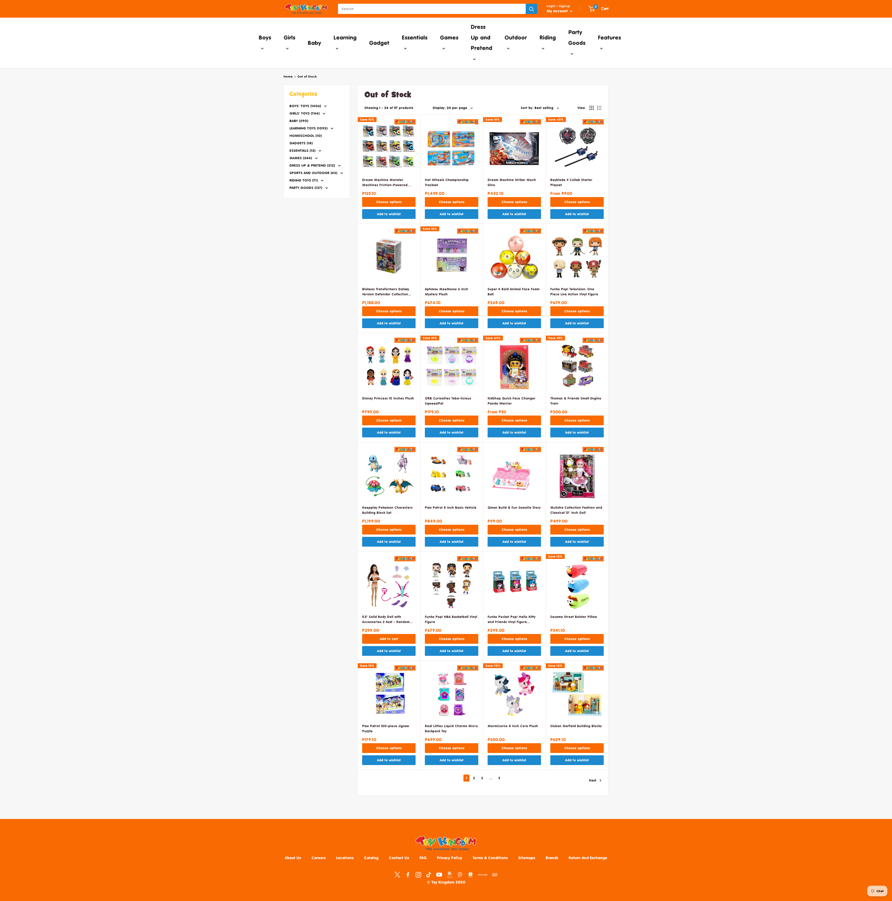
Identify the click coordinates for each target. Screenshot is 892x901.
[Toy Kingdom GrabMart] (495, 874)
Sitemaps (526, 857)
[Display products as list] (599, 108)
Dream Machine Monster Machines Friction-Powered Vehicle (384, 183)
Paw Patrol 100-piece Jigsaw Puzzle (385, 728)
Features (609, 37)
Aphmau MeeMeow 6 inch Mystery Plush (446, 291)
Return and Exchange (588, 857)
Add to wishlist (389, 214)
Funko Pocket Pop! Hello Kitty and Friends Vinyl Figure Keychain (511, 620)
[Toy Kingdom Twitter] (397, 874)
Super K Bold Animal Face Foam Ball (513, 291)
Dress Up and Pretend (481, 37)
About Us (293, 857)
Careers (319, 857)
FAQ (423, 857)
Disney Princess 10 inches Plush (388, 398)
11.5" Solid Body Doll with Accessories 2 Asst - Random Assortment (386, 620)
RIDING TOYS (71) (304, 180)
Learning (345, 37)
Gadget (379, 42)
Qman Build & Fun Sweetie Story (514, 507)
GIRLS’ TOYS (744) (305, 113)
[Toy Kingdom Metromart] (460, 874)
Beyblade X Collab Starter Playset (571, 182)
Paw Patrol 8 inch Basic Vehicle (450, 507)
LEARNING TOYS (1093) (309, 128)
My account (558, 11)
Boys (265, 37)
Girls (289, 37)
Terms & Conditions (490, 857)
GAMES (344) (301, 158)
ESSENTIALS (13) (303, 150)
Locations (345, 857)
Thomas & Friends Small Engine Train (575, 400)
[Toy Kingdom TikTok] (429, 874)
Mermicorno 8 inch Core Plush (513, 726)
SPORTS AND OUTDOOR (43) (313, 173)
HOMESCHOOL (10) (305, 135)
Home (288, 76)
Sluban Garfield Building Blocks (576, 726)
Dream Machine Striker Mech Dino (512, 182)
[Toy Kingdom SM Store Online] (450, 874)
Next (592, 780)
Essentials (414, 37)
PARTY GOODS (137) (306, 187)
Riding (547, 37)
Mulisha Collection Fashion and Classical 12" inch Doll (576, 510)
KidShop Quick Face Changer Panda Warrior (511, 400)
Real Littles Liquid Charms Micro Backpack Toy (451, 728)
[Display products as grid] (592, 108)
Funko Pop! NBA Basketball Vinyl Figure (451, 619)
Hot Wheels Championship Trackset (447, 182)
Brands (552, 857)
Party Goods (576, 37)
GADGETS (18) (301, 143)
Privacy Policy (449, 857)
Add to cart (389, 639)
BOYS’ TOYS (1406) (305, 106)
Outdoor (516, 37)
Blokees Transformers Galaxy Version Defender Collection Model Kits (385, 292)
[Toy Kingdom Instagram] (418, 874)
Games (449, 37)
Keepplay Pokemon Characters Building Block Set (387, 510)
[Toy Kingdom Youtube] (439, 874)
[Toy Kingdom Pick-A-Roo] (482, 875)
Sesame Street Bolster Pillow (573, 617)
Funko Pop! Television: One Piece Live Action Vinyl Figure (574, 291)
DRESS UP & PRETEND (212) (312, 165)
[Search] (531, 9)
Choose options (389, 202)
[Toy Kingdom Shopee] (470, 874)
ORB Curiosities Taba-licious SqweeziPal (448, 400)
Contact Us (399, 857)
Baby (314, 42)
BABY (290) (298, 121)
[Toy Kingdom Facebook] (408, 874)
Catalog (371, 857)
